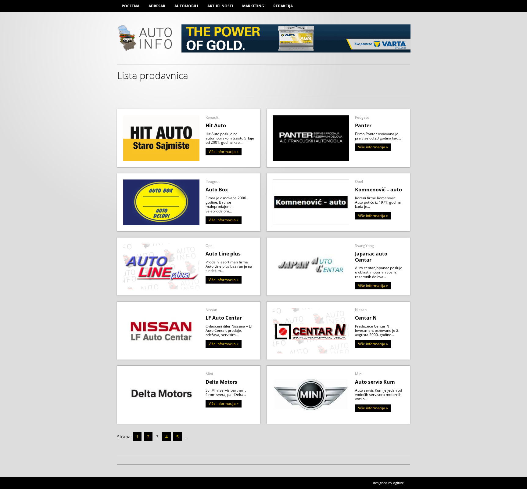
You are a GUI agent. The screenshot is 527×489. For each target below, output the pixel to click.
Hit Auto (216, 125)
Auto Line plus (223, 253)
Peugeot (362, 117)
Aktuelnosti (220, 6)
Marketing (253, 6)
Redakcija (283, 6)
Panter (363, 125)
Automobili (186, 6)
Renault (212, 117)
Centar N (366, 317)
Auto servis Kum (375, 382)
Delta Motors (221, 382)
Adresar (157, 6)
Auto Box (217, 189)
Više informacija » (223, 151)
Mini (209, 373)
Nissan (211, 309)
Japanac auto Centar (371, 256)
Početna (130, 6)
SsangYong (364, 245)
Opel (359, 181)
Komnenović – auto (378, 189)
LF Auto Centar (224, 317)
